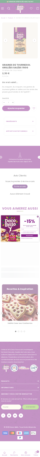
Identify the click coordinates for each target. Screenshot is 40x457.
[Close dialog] (38, 216)
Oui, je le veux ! (29, 235)
